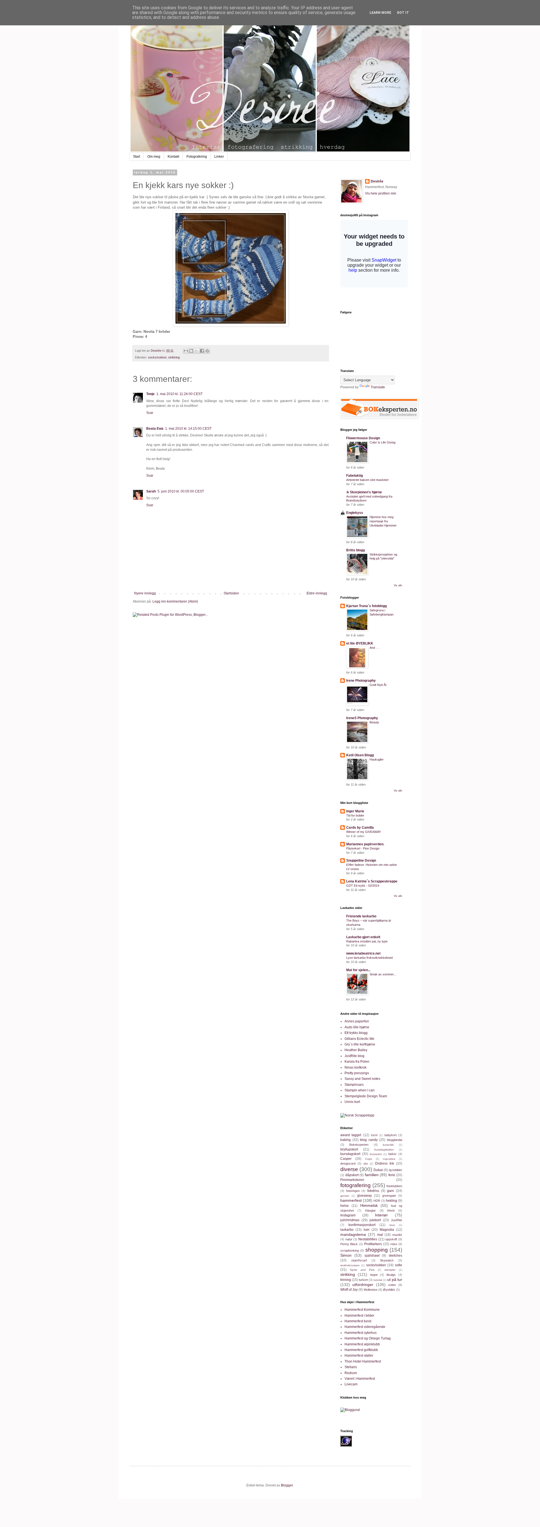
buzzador (376, 1154)
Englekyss (354, 513)
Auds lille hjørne (357, 1027)
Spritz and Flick (362, 1269)
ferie (391, 1175)
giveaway (364, 1196)
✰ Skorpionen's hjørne (364, 492)
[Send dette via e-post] (186, 351)
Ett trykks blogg (356, 1033)
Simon (346, 1255)
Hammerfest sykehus (361, 1333)
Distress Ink (384, 1163)
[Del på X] (196, 351)
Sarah (151, 491)
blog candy (369, 1140)
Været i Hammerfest (360, 1379)
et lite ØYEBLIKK (359, 643)
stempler (389, 1269)
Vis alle (398, 585)
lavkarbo (347, 1230)
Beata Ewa (154, 429)
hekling (391, 1201)
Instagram (348, 1215)
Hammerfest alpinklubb (362, 1344)
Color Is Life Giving (382, 442)
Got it (403, 13)
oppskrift (391, 1239)
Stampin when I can (360, 1090)
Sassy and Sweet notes (362, 1079)
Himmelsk (369, 1205)
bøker (392, 1154)
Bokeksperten (358, 1144)
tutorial (378, 1279)
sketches (395, 1256)
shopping (376, 1250)
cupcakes (389, 1158)
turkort (363, 1279)
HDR (377, 1200)
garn (390, 1191)
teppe (374, 1274)
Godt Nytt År (378, 684)
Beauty (374, 722)
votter (392, 1285)
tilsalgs (391, 1274)
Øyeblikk (389, 1289)
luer (367, 1230)
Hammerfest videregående (365, 1327)
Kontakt (173, 157)
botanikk (388, 1144)
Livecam (351, 1384)
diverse (349, 1169)
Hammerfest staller (359, 1355)
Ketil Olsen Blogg (360, 755)
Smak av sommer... (383, 974)
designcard (348, 1163)
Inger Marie (355, 811)
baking (345, 1140)
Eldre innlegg (317, 593)
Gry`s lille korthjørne (360, 1044)
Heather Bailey (356, 1050)
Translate (378, 387)
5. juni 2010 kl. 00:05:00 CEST (181, 491)
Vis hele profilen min (380, 193)
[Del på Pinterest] (207, 351)
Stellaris (351, 1367)
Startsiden (231, 593)
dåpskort (352, 1175)
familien (372, 1174)
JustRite (396, 1220)
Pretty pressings (357, 1073)
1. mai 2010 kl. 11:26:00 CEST (179, 394)
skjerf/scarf (359, 1260)
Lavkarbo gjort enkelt (363, 937)
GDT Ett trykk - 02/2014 (362, 885)
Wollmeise (370, 1289)
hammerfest (351, 1200)
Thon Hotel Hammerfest (363, 1361)
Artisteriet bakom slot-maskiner (367, 479)
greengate (389, 1195)
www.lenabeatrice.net (363, 953)
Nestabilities (367, 1239)
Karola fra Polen (357, 1062)
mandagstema (353, 1234)
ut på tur (394, 1279)
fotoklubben (394, 1186)
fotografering (355, 1185)
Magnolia (387, 1230)
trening (345, 1280)
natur (348, 1239)
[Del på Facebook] (202, 351)
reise (393, 1244)
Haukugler (377, 759)
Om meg (153, 157)
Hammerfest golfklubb (361, 1350)
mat (380, 1235)
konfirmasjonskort (361, 1225)
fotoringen (353, 1190)
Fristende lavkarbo (361, 916)
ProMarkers (373, 1244)
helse (344, 1206)
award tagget (350, 1135)
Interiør (381, 1215)
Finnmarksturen (352, 1180)
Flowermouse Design (363, 438)
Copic (368, 1158)
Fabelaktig (354, 476)
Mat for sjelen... (358, 970)
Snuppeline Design (361, 860)
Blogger (287, 1485)
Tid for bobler (355, 815)
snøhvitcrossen (350, 1265)
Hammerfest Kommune (362, 1310)
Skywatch (386, 1260)
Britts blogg (355, 550)
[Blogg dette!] (191, 351)
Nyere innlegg (145, 593)
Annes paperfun (357, 1021)
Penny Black (349, 1244)
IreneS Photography (362, 718)
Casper (346, 1159)
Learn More (380, 13)
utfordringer (362, 1284)
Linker (219, 157)
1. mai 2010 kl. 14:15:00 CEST (188, 429)
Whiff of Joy (349, 1290)
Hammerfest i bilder (359, 1316)
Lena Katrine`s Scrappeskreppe (371, 881)
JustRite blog (354, 1056)
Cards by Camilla (360, 828)
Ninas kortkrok (355, 1067)
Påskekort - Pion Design (362, 848)
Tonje (150, 394)
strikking (174, 357)
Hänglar (370, 1210)
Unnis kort (352, 1102)
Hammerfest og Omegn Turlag (368, 1338)
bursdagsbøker (384, 1149)
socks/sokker (157, 357)
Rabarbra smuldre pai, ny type (367, 941)
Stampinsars (354, 1085)
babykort (390, 1135)
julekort (375, 1220)
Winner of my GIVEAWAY (363, 831)
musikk (397, 1234)
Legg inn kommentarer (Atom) (175, 601)
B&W (374, 1135)
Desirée (377, 181)
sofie (398, 1265)
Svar (149, 413)
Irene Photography (361, 681)
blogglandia (394, 1140)
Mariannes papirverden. (365, 844)
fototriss (373, 1191)
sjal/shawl (372, 1256)
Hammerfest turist (358, 1321)
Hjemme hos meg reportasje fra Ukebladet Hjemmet (383, 521)
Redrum (351, 1373)
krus (392, 1225)
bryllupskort (349, 1149)
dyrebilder (395, 1170)
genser (344, 1195)
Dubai (378, 1170)
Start (136, 157)
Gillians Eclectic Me (359, 1039)
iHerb (391, 1210)
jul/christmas (349, 1220)
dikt (365, 1163)
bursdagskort (350, 1154)
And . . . (375, 647)
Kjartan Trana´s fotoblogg (366, 606)
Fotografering (196, 157)
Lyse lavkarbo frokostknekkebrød (369, 957)
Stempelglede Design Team (366, 1096)
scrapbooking (349, 1250)
